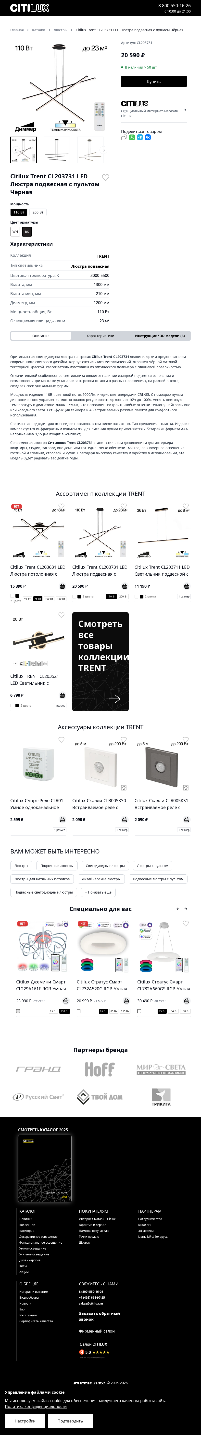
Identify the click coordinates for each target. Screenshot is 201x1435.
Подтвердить (70, 1421)
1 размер (183, 596)
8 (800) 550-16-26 (91, 1292)
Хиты (23, 1266)
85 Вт (53, 1011)
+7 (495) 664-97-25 (92, 1297)
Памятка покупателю (94, 1231)
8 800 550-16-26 (174, 5)
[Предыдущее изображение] (17, 86)
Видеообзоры (29, 1297)
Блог (22, 1309)
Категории (27, 1231)
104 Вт (113, 1011)
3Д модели (146, 1231)
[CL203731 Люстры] (23, 150)
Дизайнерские (29, 1260)
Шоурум (84, 1242)
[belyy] (15, 232)
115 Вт (65, 1011)
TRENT (103, 256)
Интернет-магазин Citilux (97, 1219)
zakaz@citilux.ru (91, 1303)
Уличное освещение (34, 1254)
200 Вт (38, 212)
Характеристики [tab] (100, 335)
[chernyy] (27, 232)
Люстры (21, 865)
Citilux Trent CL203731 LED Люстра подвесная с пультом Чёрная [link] (129, 30)
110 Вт (18, 212)
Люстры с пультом (152, 865)
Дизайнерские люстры (101, 879)
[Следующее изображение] (102, 86)
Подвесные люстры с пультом (158, 879)
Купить (154, 81)
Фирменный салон (97, 1331)
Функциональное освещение (40, 1242)
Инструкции (28, 1315)
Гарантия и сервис (92, 1225)
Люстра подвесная (90, 266)
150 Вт (61, 598)
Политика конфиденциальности (36, 1406)
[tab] (160, 336)
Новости (25, 1303)
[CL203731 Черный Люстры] (57, 150)
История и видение (33, 1292)
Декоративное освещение (38, 1237)
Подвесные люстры (57, 865)
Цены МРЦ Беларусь (153, 1237)
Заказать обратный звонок (99, 1316)
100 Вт (49, 598)
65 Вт (43, 1011)
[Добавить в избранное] (105, 177)
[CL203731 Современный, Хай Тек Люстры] (90, 150)
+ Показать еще (98, 892)
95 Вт (102, 1011)
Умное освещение (32, 1248)
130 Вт (125, 1011)
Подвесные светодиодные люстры (43, 892)
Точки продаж (89, 1237)
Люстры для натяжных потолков (42, 879)
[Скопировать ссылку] (124, 137)
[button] (59, 86)
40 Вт (27, 598)
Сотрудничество (150, 1219)
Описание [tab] (41, 335)
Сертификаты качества (36, 1321)
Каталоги (144, 1225)
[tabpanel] (100, 407)
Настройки (25, 1421)
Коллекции (27, 1225)
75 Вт (38, 598)
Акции (24, 1272)
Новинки (25, 1219)
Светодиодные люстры (105, 865)
